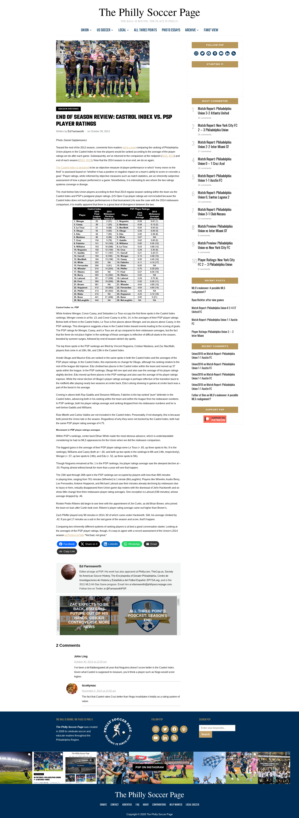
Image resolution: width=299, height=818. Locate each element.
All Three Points (145, 30)
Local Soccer (192, 805)
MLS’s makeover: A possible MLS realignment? (208, 290)
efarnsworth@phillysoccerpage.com (152, 584)
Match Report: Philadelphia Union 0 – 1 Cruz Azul (214, 161)
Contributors (159, 805)
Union (85, 30)
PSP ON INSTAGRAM (149, 767)
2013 (164, 156)
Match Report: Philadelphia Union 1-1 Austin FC (214, 178)
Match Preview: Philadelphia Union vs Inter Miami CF (215, 228)
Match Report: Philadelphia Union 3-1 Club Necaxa (214, 211)
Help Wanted (176, 805)
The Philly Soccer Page (149, 11)
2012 (82, 160)
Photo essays (171, 30)
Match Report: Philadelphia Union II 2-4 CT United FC (214, 310)
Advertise (127, 805)
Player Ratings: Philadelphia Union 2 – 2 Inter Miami (213, 334)
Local (122, 30)
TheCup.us (157, 571)
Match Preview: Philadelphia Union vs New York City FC (215, 245)
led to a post (129, 147)
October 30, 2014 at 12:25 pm (90, 661)
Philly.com (144, 571)
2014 (171, 156)
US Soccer (103, 30)
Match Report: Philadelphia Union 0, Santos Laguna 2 (214, 194)
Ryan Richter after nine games (208, 300)
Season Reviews (68, 109)
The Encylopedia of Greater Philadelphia (133, 575)
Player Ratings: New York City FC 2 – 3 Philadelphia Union (216, 262)
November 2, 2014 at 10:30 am (99, 691)
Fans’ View (211, 30)
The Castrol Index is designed (72, 167)
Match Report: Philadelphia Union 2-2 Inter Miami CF (214, 144)
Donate (103, 805)
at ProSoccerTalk (74, 535)
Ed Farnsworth (76, 131)
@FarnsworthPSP (116, 588)
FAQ (137, 805)
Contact (115, 805)
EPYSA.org (153, 580)
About (146, 805)
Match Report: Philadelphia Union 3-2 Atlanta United (214, 110)
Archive (190, 30)
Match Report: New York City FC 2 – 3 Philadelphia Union (217, 127)
